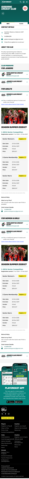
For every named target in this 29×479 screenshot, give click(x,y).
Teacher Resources (6, 458)
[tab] (8, 23)
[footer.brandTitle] (4, 412)
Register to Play (6, 426)
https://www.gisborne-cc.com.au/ (14, 42)
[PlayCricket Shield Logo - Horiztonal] (6, 2)
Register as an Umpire (21, 437)
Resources (18, 430)
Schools (3, 450)
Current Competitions (7, 432)
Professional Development (5, 460)
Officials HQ (19, 439)
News (3, 447)
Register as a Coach (20, 426)
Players (3, 424)
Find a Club (4, 430)
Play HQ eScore (6, 443)
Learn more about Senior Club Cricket (12, 104)
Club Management (7, 439)
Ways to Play (5, 428)
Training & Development (19, 441)
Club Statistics (5, 437)
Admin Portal (5, 441)
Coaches (17, 424)
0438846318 (7, 36)
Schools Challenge (6, 456)
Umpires (17, 435)
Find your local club (7, 418)
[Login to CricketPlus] (23, 2)
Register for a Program (5, 453)
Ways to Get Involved (21, 428)
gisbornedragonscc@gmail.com (13, 39)
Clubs (3, 435)
